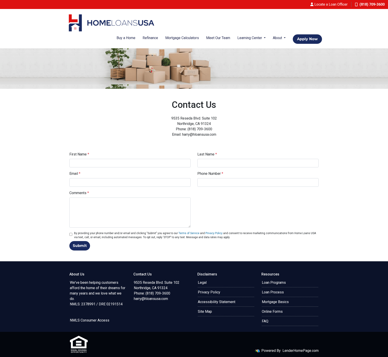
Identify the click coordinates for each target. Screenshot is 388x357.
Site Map (205, 311)
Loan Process (273, 292)
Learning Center (250, 38)
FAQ (265, 321)
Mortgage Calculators (182, 38)
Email (74, 173)
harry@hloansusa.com (151, 299)
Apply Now (307, 39)
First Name (79, 154)
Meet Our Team (218, 38)
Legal (202, 282)
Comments (79, 193)
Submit (80, 246)
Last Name (207, 154)
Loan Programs (274, 282)
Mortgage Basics (275, 302)
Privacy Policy (214, 233)
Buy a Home (126, 38)
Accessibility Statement (216, 302)
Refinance (150, 38)
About (278, 38)
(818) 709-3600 (372, 4)
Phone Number (210, 173)
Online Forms (272, 311)
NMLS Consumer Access (89, 320)
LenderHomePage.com (300, 350)
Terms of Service (189, 233)
